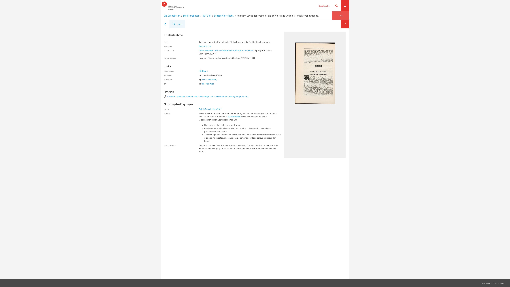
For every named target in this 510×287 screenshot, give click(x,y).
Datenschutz (499, 283)
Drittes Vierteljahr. (224, 15)
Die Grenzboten (172, 15)
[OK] (336, 5)
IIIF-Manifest (208, 83)
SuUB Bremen (234, 116)
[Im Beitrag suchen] (345, 24)
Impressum (487, 283)
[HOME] (173, 6)
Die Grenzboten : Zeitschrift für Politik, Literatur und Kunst (226, 50)
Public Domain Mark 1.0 (209, 109)
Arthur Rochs (205, 46)
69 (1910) (207, 15)
